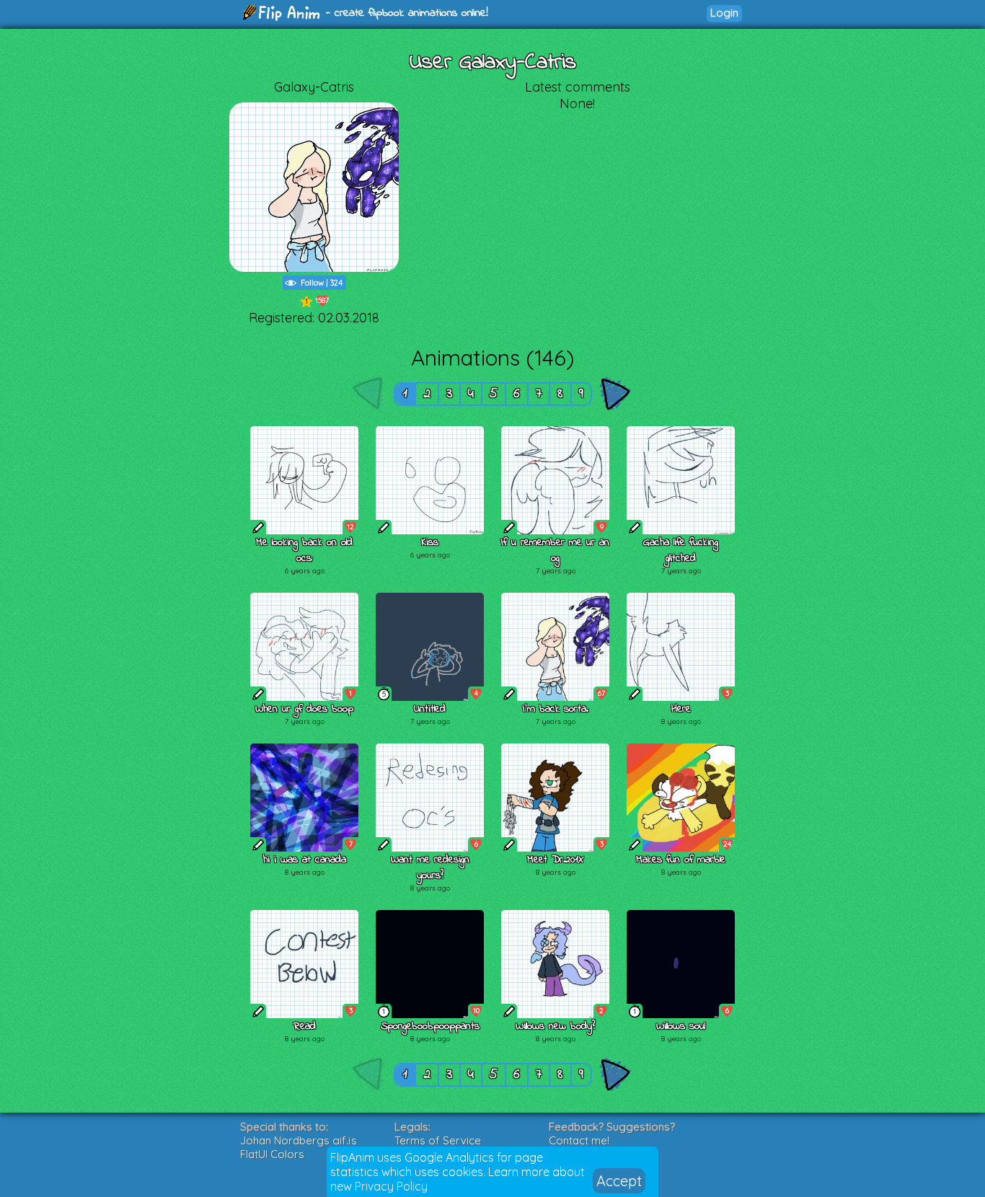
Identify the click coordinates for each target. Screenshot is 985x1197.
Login (724, 12)
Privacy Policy (391, 1186)
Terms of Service (437, 1140)
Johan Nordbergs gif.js (298, 1140)
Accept (619, 1181)
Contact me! (579, 1140)
